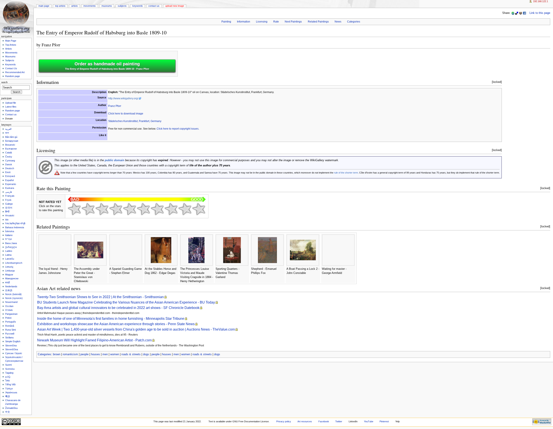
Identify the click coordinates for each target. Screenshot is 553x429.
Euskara (9, 188)
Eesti (7, 172)
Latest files (10, 106)
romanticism (70, 354)
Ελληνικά (10, 176)
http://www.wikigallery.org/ (123, 98)
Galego (9, 203)
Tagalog (9, 372)
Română (9, 326)
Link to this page (539, 12)
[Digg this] (520, 12)
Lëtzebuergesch (13, 263)
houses (95, 354)
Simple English (12, 341)
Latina (8, 255)
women (114, 354)
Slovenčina (11, 345)
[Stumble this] (512, 12)
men (105, 354)
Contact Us (153, 6)
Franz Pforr (51, 44)
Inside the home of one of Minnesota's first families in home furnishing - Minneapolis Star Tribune (110, 318)
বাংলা (7, 133)
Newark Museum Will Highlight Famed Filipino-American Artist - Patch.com (94, 340)
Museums (107, 6)
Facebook (323, 421)
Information (243, 21)
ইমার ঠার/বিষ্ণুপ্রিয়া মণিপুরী (15, 223)
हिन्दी (7, 211)
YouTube (368, 421)
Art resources (304, 421)
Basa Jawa (11, 243)
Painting (226, 21)
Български (11, 148)
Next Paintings (293, 21)
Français (9, 195)
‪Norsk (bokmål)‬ (13, 294)
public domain (114, 160)
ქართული (11, 247)
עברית (8, 239)
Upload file (10, 102)
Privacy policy (283, 421)
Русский (9, 333)
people (84, 354)
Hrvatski (9, 215)
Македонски (11, 278)
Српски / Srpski (13, 353)
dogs (146, 354)
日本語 (8, 290)
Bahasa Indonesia (14, 227)
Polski (8, 318)
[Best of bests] (199, 209)
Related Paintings (318, 21)
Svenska (9, 369)
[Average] (130, 209)
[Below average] (116, 209)
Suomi (8, 364)
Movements (89, 6)
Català (8, 152)
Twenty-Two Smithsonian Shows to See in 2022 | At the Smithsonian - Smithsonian (100, 297)
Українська (11, 392)
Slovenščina (11, 349)
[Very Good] (157, 209)
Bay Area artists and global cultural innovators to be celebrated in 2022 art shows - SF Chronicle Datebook (118, 308)
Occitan (9, 306)
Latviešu (9, 258)
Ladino (8, 251)
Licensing (261, 21)
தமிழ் (7, 376)
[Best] (185, 209)
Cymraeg (10, 160)
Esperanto (10, 184)
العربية (8, 129)
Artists (74, 6)
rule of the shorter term (346, 172)
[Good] (143, 209)
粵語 (7, 396)
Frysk (8, 200)
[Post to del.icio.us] (516, 12)
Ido (6, 219)
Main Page (43, 6)
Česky (8, 156)
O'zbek (9, 310)
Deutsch (9, 168)
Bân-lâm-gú (11, 137)
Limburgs (10, 270)
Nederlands (11, 286)
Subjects (122, 6)
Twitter (338, 421)
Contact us (11, 114)
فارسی (8, 192)
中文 (7, 412)
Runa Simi (10, 329)
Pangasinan (11, 314)
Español (9, 180)
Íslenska (9, 231)
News (338, 21)
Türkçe (9, 388)
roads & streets (131, 354)
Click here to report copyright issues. (178, 128)
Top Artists (60, 6)
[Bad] (88, 209)
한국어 (8, 207)
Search (4, 82)
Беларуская (11, 141)
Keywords (137, 6)
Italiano (9, 235)
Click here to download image (125, 113)
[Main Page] (16, 17)
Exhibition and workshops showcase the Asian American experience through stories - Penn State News (116, 324)
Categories (353, 21)
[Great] (171, 209)
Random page (12, 76)
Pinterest (384, 421)
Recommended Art (15, 72)
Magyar (9, 274)
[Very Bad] (74, 209)
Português (10, 321)
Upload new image (174, 6)
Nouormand (11, 302)
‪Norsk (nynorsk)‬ (14, 298)
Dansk (8, 164)
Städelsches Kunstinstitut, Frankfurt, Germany (134, 121)
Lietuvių (9, 266)
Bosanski (10, 144)
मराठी (7, 282)
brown (56, 354)
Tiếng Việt (10, 384)
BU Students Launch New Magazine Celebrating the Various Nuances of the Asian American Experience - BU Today (126, 302)
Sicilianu (9, 337)
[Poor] (102, 209)
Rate (276, 21)
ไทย (7, 380)
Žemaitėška (11, 408)
